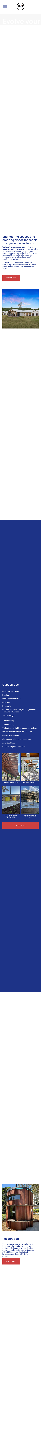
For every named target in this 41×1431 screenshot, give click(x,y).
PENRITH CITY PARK (29, 783)
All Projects (20, 826)
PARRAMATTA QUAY (11, 783)
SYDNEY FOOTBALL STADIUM (30, 817)
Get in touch (11, 278)
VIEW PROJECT (11, 1261)
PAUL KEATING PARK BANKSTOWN (11, 817)
